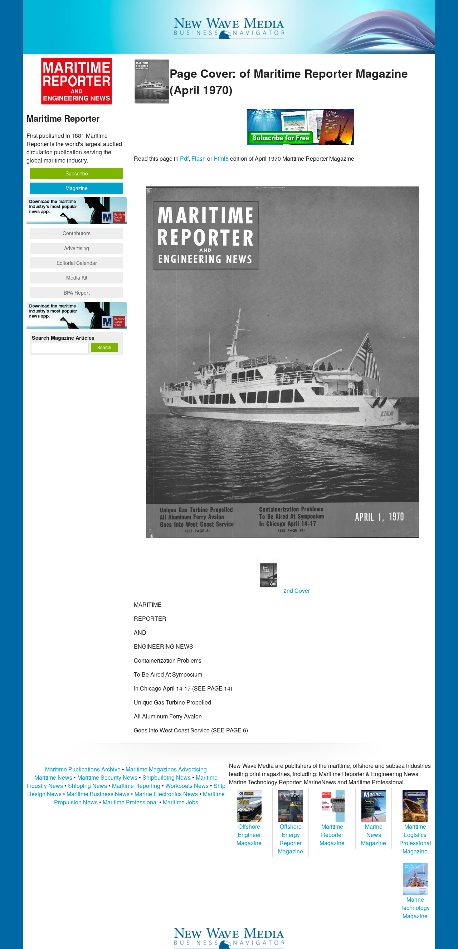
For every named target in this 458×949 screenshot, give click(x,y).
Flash (198, 158)
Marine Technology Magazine (415, 907)
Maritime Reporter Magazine (332, 834)
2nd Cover (296, 590)
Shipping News (87, 785)
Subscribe (76, 173)
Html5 (221, 158)
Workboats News (187, 785)
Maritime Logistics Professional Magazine (415, 838)
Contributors (77, 233)
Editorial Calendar (77, 262)
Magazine (76, 188)
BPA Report (77, 292)
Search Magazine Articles (63, 337)
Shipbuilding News (166, 777)
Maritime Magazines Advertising (166, 769)
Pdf (184, 158)
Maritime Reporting (136, 785)
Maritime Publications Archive (83, 769)
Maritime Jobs (180, 802)
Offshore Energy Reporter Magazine (290, 838)
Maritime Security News (107, 777)
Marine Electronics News (166, 794)
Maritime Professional (130, 802)
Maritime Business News (99, 794)
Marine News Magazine (373, 834)
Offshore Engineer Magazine (249, 834)
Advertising (76, 248)
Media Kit (76, 277)
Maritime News (53, 777)
